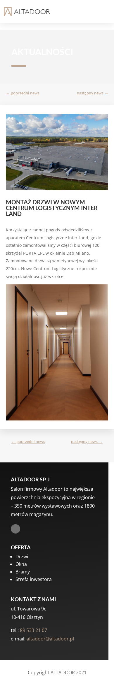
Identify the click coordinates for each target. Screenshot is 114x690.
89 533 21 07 (33, 630)
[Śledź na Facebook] (15, 529)
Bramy (22, 571)
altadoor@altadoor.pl (50, 639)
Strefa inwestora (33, 579)
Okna (21, 564)
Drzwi (21, 556)
